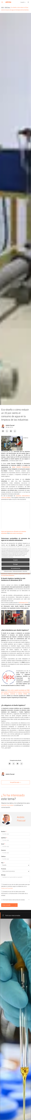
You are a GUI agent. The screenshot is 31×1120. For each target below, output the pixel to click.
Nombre (3, 831)
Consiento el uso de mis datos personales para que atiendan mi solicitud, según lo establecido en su (15, 886)
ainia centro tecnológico (16, 533)
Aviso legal (24, 571)
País (2, 862)
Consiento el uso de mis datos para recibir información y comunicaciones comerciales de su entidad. (14, 893)
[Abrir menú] (2, 2)
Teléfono (3, 856)
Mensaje (3, 875)
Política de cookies (8, 571)
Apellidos (3, 837)
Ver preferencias (15, 568)
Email (2, 844)
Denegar (15, 564)
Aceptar (15, 560)
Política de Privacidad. (7, 888)
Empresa (3, 850)
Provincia (3, 868)
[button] (23, 2)
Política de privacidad (17, 571)
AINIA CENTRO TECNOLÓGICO (21, 467)
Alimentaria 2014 (23, 602)
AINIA (2, 7)
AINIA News (7, 7)
